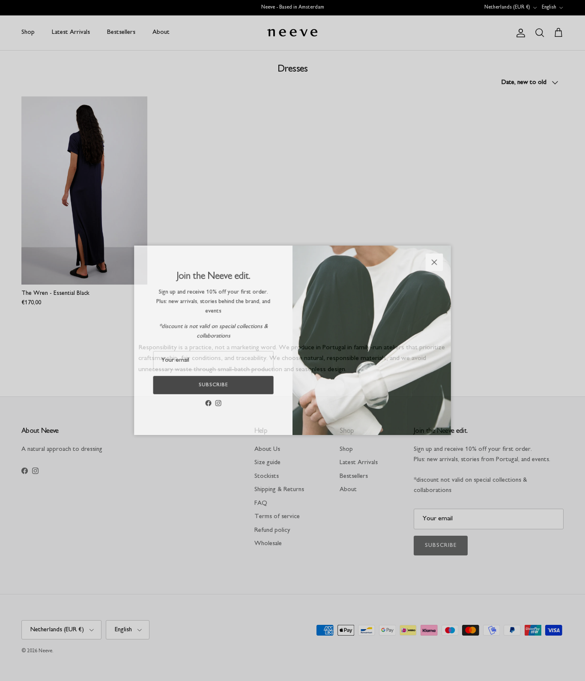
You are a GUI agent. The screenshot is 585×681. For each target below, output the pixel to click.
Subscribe (207, 388)
